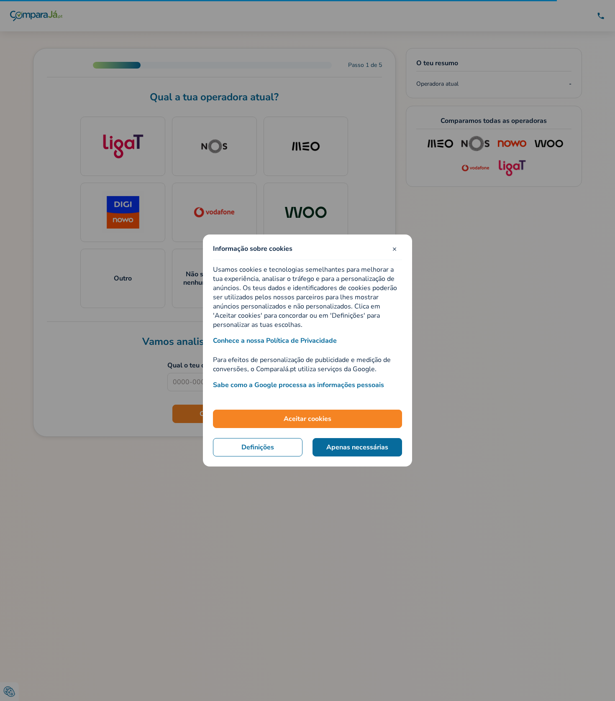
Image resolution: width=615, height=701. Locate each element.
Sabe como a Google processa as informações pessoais (298, 385)
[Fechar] (394, 248)
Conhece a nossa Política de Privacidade (275, 340)
